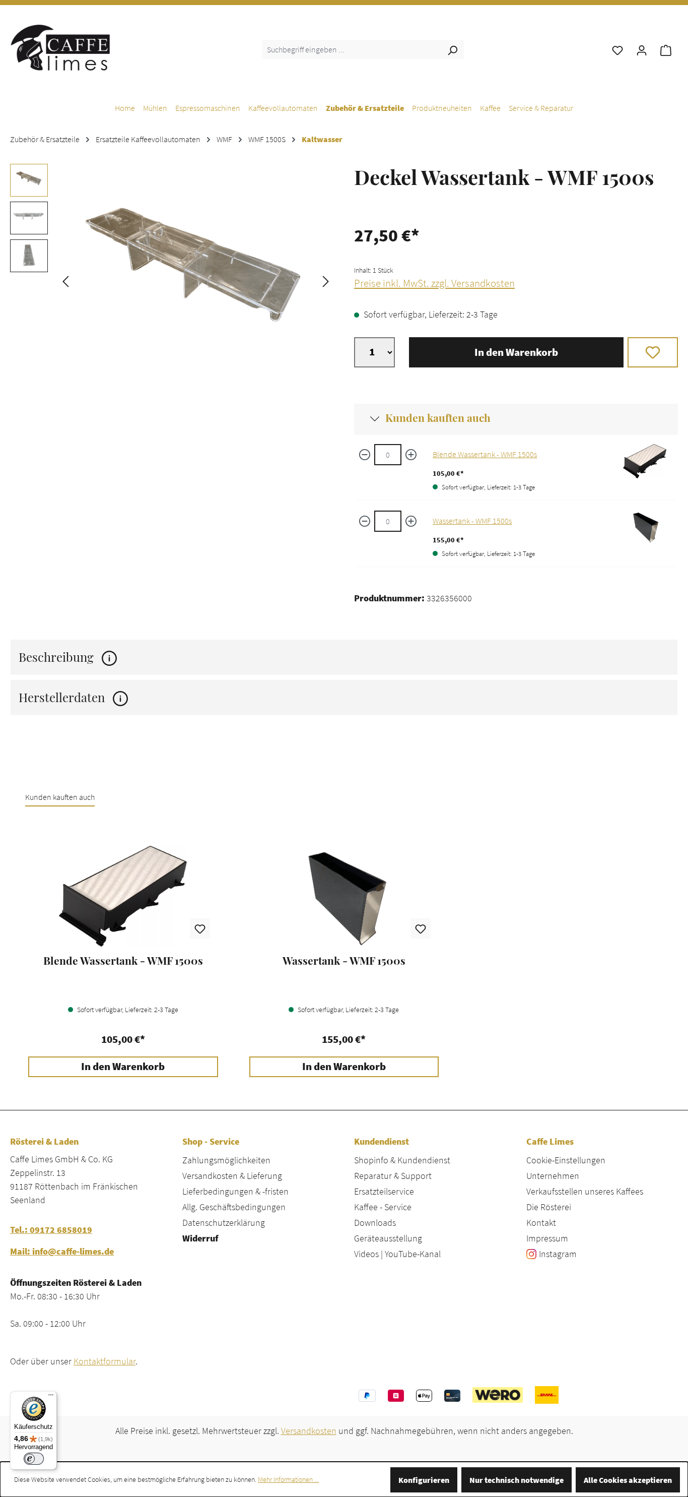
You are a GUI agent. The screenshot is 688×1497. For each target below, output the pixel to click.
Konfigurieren (423, 1480)
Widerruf (200, 1238)
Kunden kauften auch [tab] (60, 797)
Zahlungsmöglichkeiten (226, 1160)
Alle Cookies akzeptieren (628, 1480)
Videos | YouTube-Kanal (397, 1254)
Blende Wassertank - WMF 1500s (485, 454)
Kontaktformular (104, 1361)
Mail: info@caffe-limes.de (62, 1251)
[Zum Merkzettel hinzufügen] (653, 352)
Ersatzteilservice (384, 1191)
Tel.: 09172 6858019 (51, 1229)
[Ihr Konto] (642, 49)
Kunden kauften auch (438, 417)
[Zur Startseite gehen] (60, 47)
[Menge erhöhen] (411, 454)
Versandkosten (308, 1431)
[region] (172, 280)
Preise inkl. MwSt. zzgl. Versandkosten (434, 283)
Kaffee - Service (382, 1207)
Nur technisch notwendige (516, 1480)
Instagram (558, 1254)
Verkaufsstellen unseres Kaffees (584, 1191)
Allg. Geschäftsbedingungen (234, 1207)
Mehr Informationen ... (288, 1479)
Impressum (547, 1238)
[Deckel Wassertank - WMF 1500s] (195, 280)
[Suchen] (452, 49)
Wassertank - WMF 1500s (472, 521)
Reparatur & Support (393, 1175)
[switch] (34, 1459)
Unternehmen (552, 1175)
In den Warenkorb (516, 352)
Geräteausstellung (388, 1238)
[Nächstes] (325, 280)
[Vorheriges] (65, 280)
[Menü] (51, 1397)
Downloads (375, 1222)
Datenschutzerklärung (223, 1222)
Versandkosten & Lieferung (232, 1175)
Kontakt (541, 1222)
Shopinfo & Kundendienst (402, 1160)
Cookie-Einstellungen (565, 1160)
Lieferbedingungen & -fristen (235, 1191)
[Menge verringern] (365, 454)
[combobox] (351, 49)
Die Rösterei (548, 1207)
